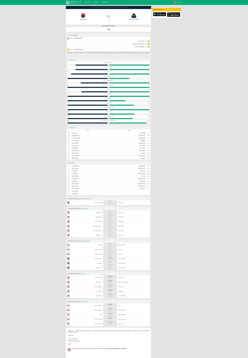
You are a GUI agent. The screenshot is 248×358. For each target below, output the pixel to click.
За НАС (70, 344)
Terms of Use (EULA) (73, 338)
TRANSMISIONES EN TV (108, 26)
